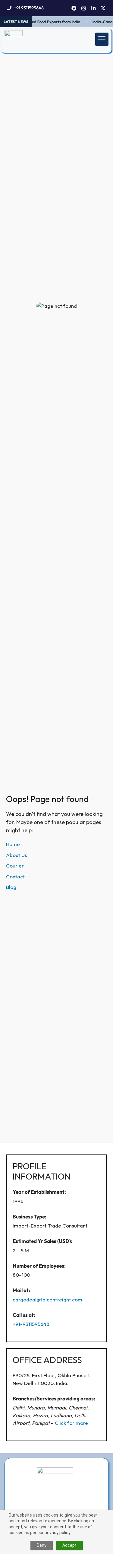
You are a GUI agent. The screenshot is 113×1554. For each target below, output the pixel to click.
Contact (15, 876)
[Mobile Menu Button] (101, 39)
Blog (11, 887)
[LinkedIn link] (93, 8)
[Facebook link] (74, 8)
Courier (15, 865)
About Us (16, 855)
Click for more (71, 1423)
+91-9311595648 (31, 1324)
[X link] (103, 8)
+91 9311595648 (29, 8)
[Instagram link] (83, 8)
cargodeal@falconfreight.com (47, 1299)
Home (13, 844)
